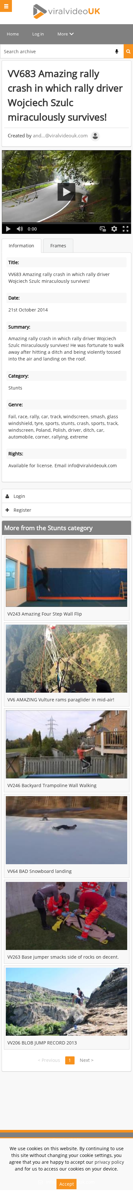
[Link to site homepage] (66, 11)
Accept (66, 1184)
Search (128, 51)
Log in (38, 34)
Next (87, 1060)
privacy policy (109, 1162)
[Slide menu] (6, 6)
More (62, 34)
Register (21, 510)
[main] (66, 566)
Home (13, 34)
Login (18, 496)
